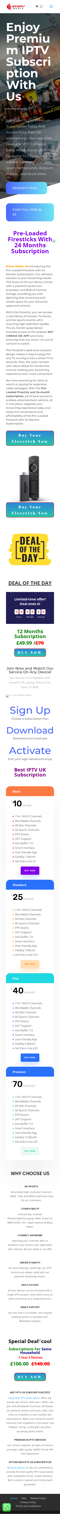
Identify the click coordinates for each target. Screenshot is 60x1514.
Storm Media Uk (19, 1467)
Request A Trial (25, 188)
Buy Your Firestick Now (30, 438)
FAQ (24, 1498)
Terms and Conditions (28, 1506)
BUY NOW (30, 652)
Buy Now (30, 870)
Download (30, 730)
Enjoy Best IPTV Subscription (24, 1398)
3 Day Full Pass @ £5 (27, 212)
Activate (30, 750)
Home (13, 1498)
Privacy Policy (28, 1502)
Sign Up (30, 710)
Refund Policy (38, 1498)
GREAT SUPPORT (30, 1307)
